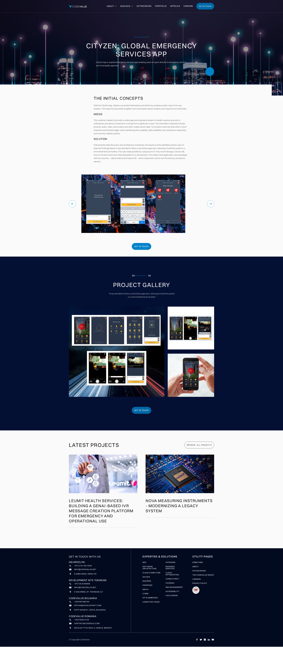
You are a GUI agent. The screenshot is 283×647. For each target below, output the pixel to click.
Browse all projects (199, 445)
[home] (78, 6)
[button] (72, 203)
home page (197, 562)
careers (196, 579)
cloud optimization (172, 574)
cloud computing (151, 573)
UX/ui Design (172, 596)
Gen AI (145, 589)
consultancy (172, 579)
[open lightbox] (116, 352)
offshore (170, 562)
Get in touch (205, 6)
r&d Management (174, 587)
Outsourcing (199, 571)
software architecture (149, 568)
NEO (144, 562)
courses (170, 583)
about (195, 567)
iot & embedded (150, 598)
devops (146, 577)
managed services (170, 568)
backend (146, 581)
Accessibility (172, 591)
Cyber (145, 594)
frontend (147, 585)
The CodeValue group (203, 575)
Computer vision (151, 602)
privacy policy (199, 583)
